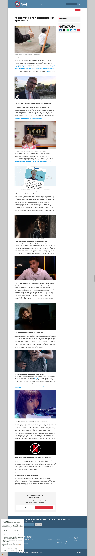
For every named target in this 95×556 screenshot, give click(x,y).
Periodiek (67, 539)
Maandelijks (67, 538)
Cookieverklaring (34, 552)
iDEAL (30, 539)
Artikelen (43, 10)
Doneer (78, 10)
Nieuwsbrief (50, 4)
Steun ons (51, 10)
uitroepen (47, 71)
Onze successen (50, 538)
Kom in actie (35, 10)
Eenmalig (67, 536)
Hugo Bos (50, 536)
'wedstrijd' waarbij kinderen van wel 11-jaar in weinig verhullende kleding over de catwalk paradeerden (35, 68)
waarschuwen (37, 378)
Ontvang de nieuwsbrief (59, 542)
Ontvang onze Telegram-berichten (77, 537)
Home (16, 10)
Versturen (38, 524)
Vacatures (58, 10)
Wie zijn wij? (50, 534)
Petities (28, 10)
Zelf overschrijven (68, 544)
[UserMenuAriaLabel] (79, 4)
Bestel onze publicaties (41, 4)
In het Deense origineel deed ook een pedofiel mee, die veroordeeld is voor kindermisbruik (34, 161)
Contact (62, 4)
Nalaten (67, 541)
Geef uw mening (58, 538)
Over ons (22, 10)
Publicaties (59, 536)
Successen (56, 4)
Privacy (75, 540)
